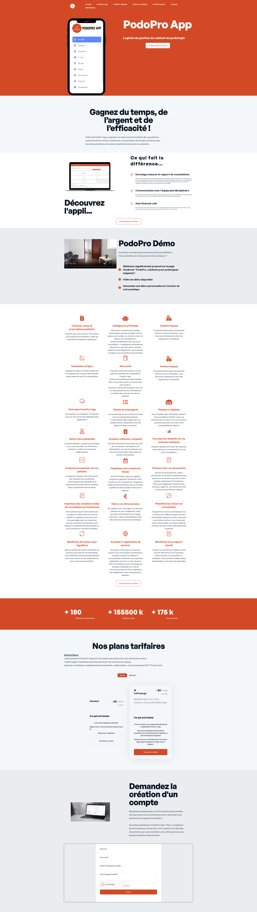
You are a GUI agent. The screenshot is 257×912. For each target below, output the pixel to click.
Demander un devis (106, 741)
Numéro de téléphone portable (110, 866)
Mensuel (132, 675)
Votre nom (103, 849)
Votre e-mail (104, 857)
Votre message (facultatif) (109, 874)
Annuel (122, 675)
